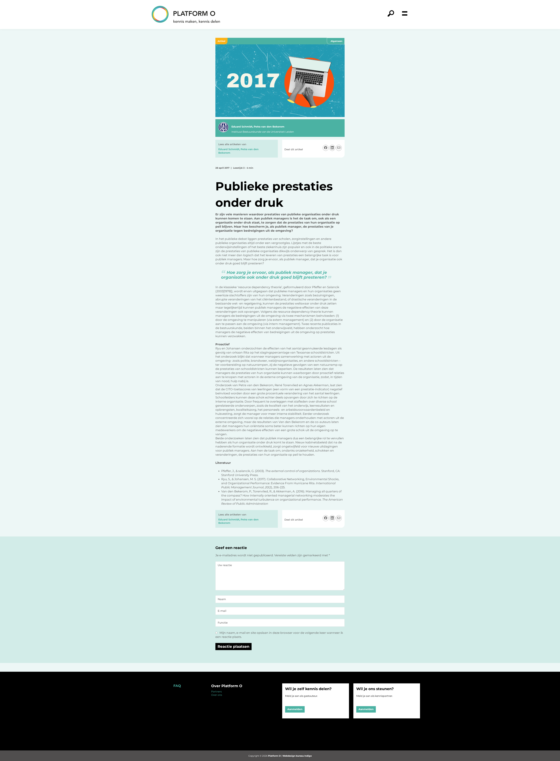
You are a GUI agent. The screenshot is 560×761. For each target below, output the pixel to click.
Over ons (216, 694)
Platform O (274, 755)
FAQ (177, 686)
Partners (216, 691)
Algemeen (336, 41)
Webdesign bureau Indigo (297, 755)
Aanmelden (294, 709)
